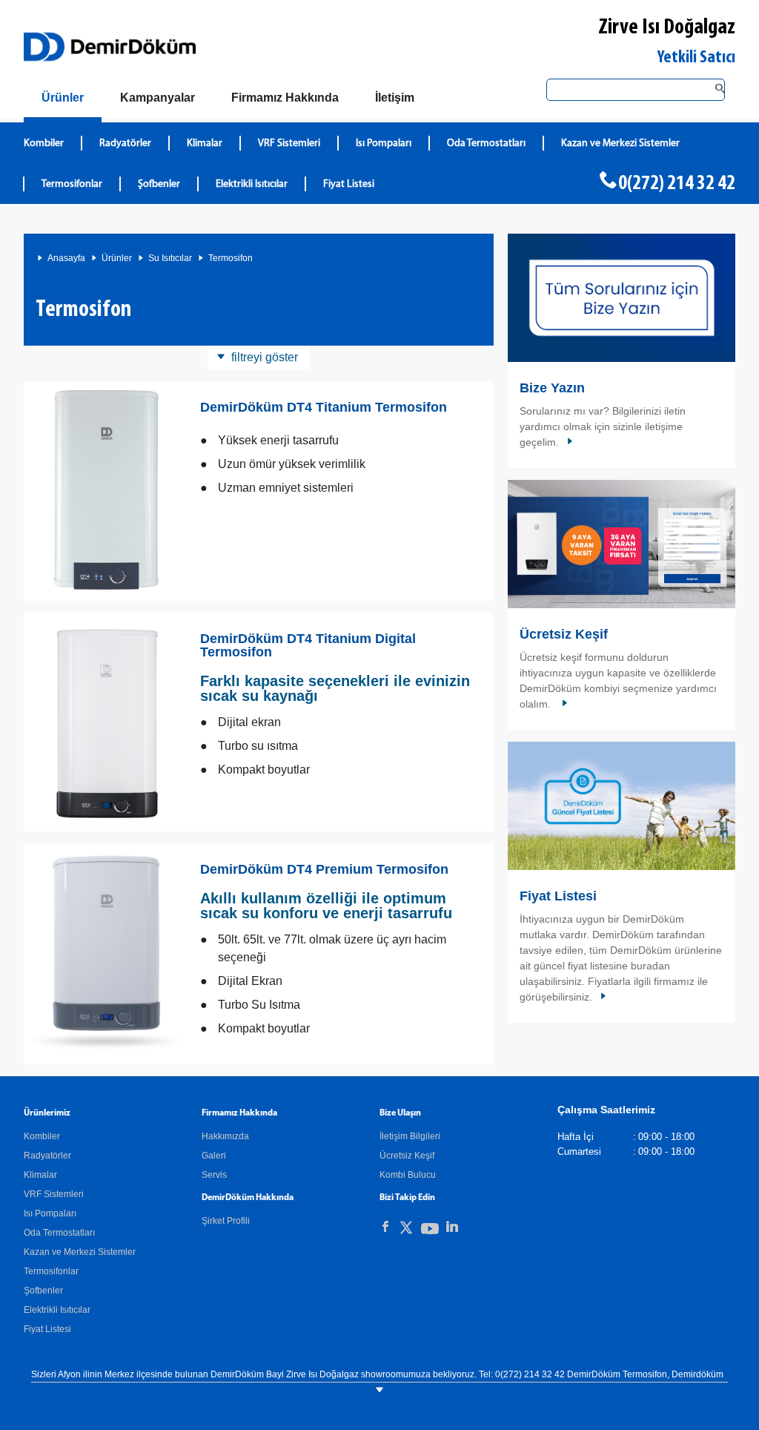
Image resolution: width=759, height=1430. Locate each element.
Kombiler (44, 143)
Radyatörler (125, 143)
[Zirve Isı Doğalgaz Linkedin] (452, 1227)
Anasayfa (66, 258)
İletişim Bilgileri (410, 1136)
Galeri (214, 1155)
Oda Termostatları (486, 143)
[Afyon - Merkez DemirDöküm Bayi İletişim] (621, 298)
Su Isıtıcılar (170, 258)
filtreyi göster (264, 357)
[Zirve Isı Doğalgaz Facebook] (385, 1227)
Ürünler (117, 258)
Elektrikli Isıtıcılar (252, 184)
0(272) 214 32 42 (676, 184)
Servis (214, 1175)
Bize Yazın (552, 388)
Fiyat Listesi (348, 184)
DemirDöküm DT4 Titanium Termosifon (323, 407)
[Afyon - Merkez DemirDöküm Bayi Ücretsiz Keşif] (621, 544)
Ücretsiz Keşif (564, 634)
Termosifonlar (72, 184)
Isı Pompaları (383, 143)
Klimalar (204, 143)
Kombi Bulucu (408, 1175)
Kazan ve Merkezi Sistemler (620, 143)
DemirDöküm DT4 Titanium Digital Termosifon (308, 645)
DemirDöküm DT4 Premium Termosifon (324, 869)
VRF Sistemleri (289, 143)
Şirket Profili (226, 1221)
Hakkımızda (225, 1136)
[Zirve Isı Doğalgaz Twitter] (406, 1230)
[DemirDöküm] (110, 47)
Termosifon (230, 258)
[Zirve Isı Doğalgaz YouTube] (430, 1231)
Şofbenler (159, 184)
